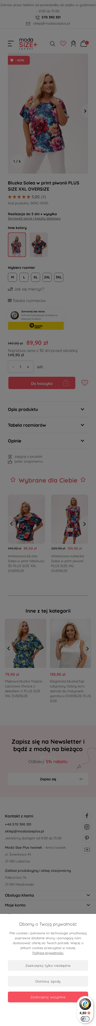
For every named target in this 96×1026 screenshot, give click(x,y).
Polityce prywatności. (48, 953)
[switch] (85, 1019)
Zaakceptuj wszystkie (48, 997)
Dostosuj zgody (48, 981)
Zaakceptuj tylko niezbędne (48, 965)
